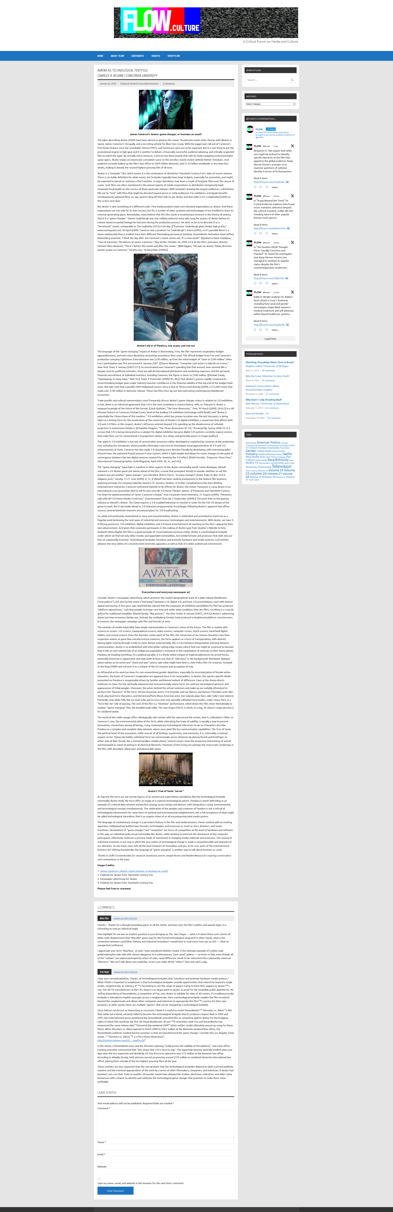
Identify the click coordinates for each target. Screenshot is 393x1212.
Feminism (284, 447)
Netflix (287, 454)
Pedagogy (281, 457)
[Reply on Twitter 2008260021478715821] (256, 187)
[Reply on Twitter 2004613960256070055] (256, 283)
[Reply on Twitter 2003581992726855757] (256, 329)
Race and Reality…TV (257, 413)
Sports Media (289, 463)
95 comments (268, 370)
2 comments (169, 83)
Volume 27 (274, 473)
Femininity (273, 447)
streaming (251, 466)
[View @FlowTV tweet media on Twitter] (287, 182)
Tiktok (248, 470)
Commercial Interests (256, 445)
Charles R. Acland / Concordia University (139, 83)
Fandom (262, 447)
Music (279, 454)
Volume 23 (263, 470)
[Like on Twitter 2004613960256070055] (268, 283)
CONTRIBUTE (137, 56)
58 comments (273, 417)
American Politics (268, 442)
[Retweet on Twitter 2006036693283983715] (262, 233)
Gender (251, 450)
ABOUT (117, 56)
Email (101, 1154)
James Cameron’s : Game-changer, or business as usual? (134, 870)
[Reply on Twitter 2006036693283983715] (256, 233)
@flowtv (266, 146)
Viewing (254, 470)
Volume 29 (255, 476)
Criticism (253, 447)
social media (277, 462)
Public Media (261, 460)
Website (102, 1166)
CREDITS (156, 56)
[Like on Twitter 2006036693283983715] (268, 233)
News (262, 456)
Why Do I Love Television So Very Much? (267, 375)
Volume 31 (281, 477)
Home (100, 56)
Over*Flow (271, 456)
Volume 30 (268, 476)
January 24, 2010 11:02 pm (125, 971)
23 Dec (277, 292)
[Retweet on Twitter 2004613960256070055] (262, 283)
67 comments (272, 393)
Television (282, 466)
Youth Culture (254, 479)
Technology (264, 466)
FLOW (257, 146)
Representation (264, 463)
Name (101, 1142)
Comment (103, 1108)
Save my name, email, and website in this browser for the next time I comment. (140, 1183)
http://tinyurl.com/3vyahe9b (269, 324)
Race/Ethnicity (278, 460)
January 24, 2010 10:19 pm (125, 918)
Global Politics (278, 451)
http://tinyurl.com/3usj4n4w (269, 181)
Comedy (284, 443)
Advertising (251, 442)
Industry (251, 454)
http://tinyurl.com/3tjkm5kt (269, 278)
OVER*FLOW (174, 56)
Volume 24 (276, 470)
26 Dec (277, 242)
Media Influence (267, 454)
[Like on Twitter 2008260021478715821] (268, 187)
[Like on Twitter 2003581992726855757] (268, 329)
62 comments (272, 407)
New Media (252, 456)
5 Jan (276, 146)
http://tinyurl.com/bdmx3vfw (270, 228)
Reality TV (252, 462)
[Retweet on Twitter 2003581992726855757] (262, 329)
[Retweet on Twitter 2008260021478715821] (262, 187)
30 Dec (277, 196)
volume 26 (258, 473)
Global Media (264, 450)
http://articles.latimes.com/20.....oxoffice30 (121, 1040)
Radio (291, 460)
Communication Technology (277, 445)
